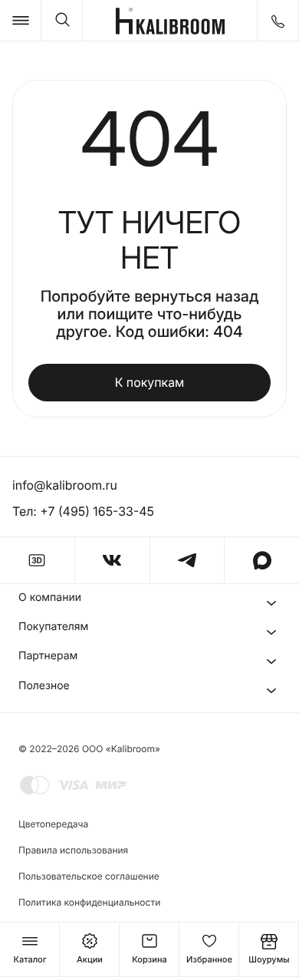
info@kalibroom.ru (64, 485)
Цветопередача (53, 824)
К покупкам (150, 382)
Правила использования (73, 850)
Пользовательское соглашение (88, 876)
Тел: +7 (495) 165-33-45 (83, 511)
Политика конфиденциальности (89, 902)
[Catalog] (21, 21)
